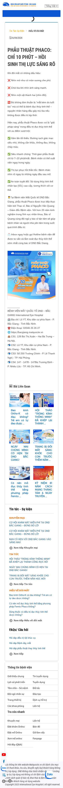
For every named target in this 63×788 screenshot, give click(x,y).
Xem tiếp (19, 653)
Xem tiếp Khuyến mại (26, 547)
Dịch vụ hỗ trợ (40, 700)
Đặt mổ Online (15, 732)
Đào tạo (37, 694)
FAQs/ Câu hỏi (18, 630)
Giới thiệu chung (16, 676)
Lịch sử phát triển (16, 682)
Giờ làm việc (39, 732)
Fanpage (37, 738)
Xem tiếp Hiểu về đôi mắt (28, 620)
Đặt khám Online (16, 726)
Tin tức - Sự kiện (20, 509)
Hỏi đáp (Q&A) (15, 744)
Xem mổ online (15, 738)
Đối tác (36, 688)
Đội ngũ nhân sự (16, 694)
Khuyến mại (13, 720)
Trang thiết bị (14, 700)
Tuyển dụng (39, 682)
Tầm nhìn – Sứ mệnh (18, 688)
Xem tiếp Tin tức (23, 584)
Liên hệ (36, 706)
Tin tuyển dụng (40, 676)
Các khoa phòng (16, 706)
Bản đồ (36, 726)
